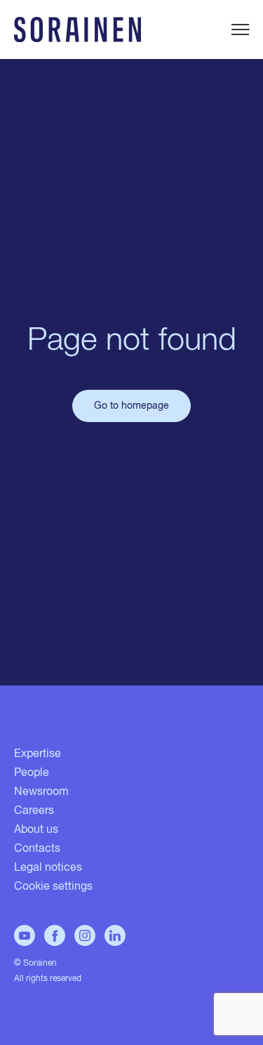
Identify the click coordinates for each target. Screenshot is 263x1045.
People (31, 773)
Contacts (37, 849)
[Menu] (240, 29)
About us (36, 830)
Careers (34, 811)
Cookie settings (53, 887)
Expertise (37, 754)
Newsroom (41, 792)
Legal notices (48, 868)
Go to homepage (131, 406)
